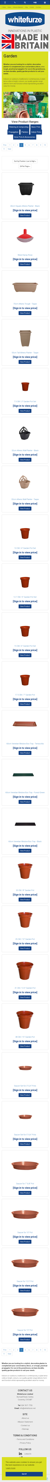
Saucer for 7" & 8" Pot (25, 1184)
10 (45, 145)
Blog (26, 7)
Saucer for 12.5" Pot (25, 1281)
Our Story (38, 7)
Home (4, 7)
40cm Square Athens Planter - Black (25, 206)
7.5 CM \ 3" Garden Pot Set (25, 401)
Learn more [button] (10, 1468)
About (9, 7)
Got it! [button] (24, 1474)
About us (25, 1418)
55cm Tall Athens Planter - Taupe (25, 353)
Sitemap (25, 1429)
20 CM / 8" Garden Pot (25, 890)
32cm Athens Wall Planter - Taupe (25, 499)
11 (4, 149)
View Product (25, 215)
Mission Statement (18, 7)
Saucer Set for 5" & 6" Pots (25, 1135)
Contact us (25, 1425)
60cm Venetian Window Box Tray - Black (25, 841)
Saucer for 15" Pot (25, 1330)
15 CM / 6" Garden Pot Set (25, 646)
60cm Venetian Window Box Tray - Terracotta (25, 744)
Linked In (27, 1454)
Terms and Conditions (25, 1439)
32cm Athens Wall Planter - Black (25, 450)
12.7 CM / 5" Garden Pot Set (25, 597)
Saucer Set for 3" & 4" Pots (25, 1086)
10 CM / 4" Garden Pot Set (25, 548)
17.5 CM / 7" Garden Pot (25, 695)
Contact (32, 7)
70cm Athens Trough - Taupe (25, 304)
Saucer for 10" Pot (25, 1232)
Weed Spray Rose (25, 255)
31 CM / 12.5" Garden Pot (25, 988)
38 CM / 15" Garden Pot (25, 1037)
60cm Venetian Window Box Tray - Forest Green (25, 792)
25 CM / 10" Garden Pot (25, 939)
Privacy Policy (25, 1443)
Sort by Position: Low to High (24, 161)
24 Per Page (24, 166)
